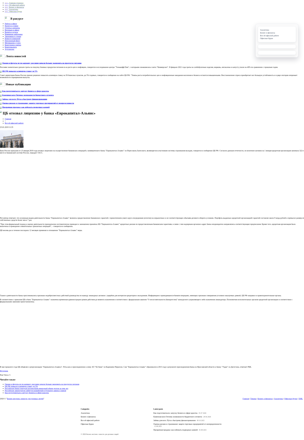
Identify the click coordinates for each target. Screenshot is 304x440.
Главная (8, 119)
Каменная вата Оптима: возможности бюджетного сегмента (28, 95)
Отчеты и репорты (12, 28)
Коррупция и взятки (13, 45)
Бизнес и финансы (265, 399)
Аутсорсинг (9, 49)
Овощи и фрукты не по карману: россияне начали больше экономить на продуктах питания (41, 63)
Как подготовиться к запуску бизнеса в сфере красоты (25, 91)
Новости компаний (12, 39)
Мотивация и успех (13, 43)
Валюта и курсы (11, 32)
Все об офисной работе (14, 123)
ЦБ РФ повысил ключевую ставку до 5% (20, 71)
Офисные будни (290, 399)
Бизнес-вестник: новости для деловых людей (25, 399)
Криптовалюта (11, 47)
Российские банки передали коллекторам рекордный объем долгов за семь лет (36, 388)
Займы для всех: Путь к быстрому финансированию (24, 99)
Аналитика (278, 399)
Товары (253, 399)
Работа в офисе (11, 24)
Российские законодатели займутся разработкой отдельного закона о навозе (35, 391)
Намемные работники (14, 34)
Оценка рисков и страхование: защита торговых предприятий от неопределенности (38, 103)
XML (301, 399)
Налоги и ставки (11, 26)
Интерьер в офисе (12, 30)
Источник (4, 371)
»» (14, 3)
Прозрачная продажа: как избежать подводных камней (26, 107)
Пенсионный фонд (12, 41)
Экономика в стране (13, 36)
